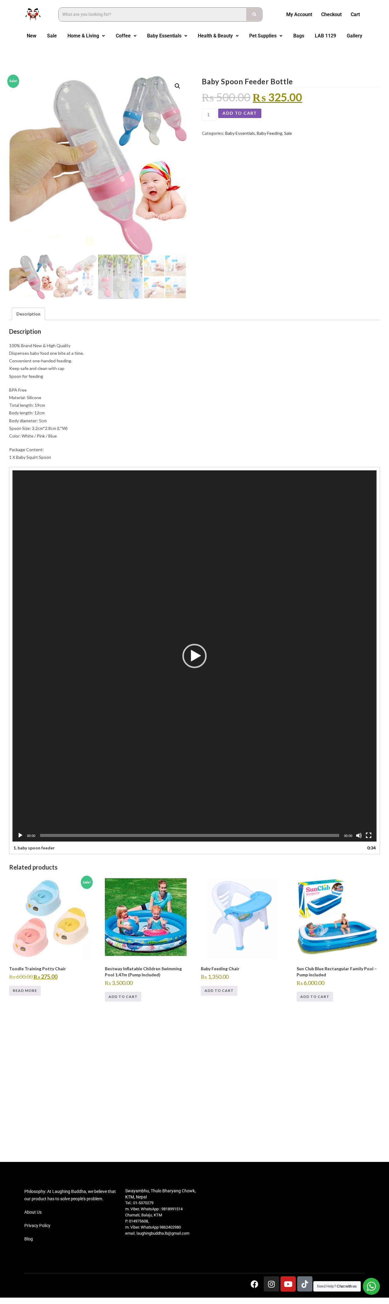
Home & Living (83, 36)
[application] (194, 656)
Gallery (354, 36)
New (31, 36)
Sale (52, 36)
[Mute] (359, 835)
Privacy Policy (37, 1225)
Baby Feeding (269, 133)
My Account (299, 14)
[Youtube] (288, 1284)
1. (34, 847)
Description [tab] (28, 313)
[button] (86, 36)
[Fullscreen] (369, 835)
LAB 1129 (325, 36)
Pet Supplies (263, 36)
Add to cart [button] (123, 996)
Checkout (331, 14)
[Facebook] (254, 1284)
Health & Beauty (215, 36)
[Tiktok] (304, 1284)
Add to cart (239, 113)
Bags (298, 36)
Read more (25, 990)
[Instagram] (271, 1284)
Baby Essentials (164, 36)
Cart (355, 14)
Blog (28, 1238)
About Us (33, 1212)
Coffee (123, 36)
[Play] (20, 835)
